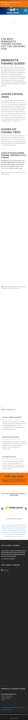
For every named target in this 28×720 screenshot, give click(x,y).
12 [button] (21, 518)
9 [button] (17, 518)
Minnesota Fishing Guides (7, 67)
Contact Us (20, 536)
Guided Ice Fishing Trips (13, 139)
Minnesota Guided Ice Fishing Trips (18, 527)
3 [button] (9, 518)
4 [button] (10, 518)
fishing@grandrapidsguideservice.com (12, 2)
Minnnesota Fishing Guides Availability (13, 529)
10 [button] (18, 518)
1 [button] (6, 518)
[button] (2, 509)
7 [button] (14, 518)
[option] (14, 508)
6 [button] (13, 518)
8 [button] (16, 518)
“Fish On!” (20, 121)
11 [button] (20, 518)
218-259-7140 (5, 4)
